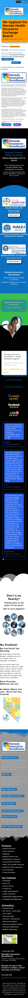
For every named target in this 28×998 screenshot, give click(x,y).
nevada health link (19, 50)
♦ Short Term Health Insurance (13, 864)
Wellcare (11, 784)
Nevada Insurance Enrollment (10, 955)
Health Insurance (14, 46)
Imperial (5, 769)
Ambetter (4, 768)
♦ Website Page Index (9, 929)
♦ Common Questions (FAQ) (12, 924)
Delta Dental (5, 819)
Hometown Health (13, 766)
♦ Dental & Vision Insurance (12, 867)
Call (17, 1)
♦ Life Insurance (8, 870)
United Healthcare (8, 779)
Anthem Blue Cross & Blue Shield (13, 777)
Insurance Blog (12, 53)
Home (3, 53)
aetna (24, 782)
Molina (23, 768)
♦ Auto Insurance (8, 851)
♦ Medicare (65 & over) (10, 856)
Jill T (6, 484)
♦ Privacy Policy (8, 886)
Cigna (4, 784)
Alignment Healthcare (15, 781)
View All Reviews (15, 380)
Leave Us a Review (15, 387)
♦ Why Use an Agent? (9, 921)
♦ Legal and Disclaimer (10, 891)
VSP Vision (22, 819)
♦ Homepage (6, 880)
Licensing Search (14, 261)
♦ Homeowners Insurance (11, 859)
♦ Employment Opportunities (12, 896)
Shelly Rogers (9, 39)
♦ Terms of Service (8, 894)
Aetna (3, 766)
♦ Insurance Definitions (10, 927)
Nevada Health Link (8, 760)
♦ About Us (6, 883)
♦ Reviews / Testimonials (11, 919)
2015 (10, 50)
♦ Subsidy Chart (7, 908)
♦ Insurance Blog (8, 916)
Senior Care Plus (15, 782)
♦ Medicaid (6, 854)
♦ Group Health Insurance (11, 862)
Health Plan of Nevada (15, 764)
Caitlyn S (7, 442)
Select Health (14, 768)
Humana (4, 782)
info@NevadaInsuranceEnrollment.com (14, 978)
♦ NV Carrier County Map (11, 911)
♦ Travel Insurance (8, 872)
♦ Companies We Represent (12, 899)
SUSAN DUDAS (9, 551)
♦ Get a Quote (7, 913)
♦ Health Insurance (8, 848)
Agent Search (14, 215)
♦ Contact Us (6, 888)
